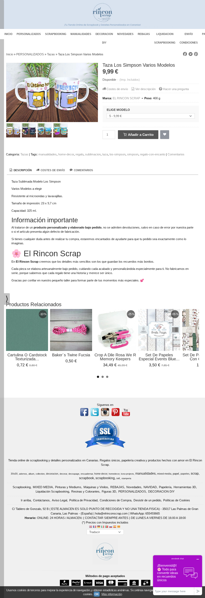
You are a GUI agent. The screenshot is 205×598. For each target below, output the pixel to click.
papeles (185, 473)
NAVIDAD (150, 487)
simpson (132, 154)
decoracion (52, 473)
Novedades (133, 487)
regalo (79, 154)
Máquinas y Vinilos (95, 487)
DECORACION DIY (104, 35)
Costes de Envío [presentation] (52, 170)
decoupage (73, 474)
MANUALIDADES (80, 34)
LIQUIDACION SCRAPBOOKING (164, 35)
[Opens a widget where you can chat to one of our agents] (178, 575)
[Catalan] (119, 527)
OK (96, 594)
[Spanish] (114, 527)
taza (105, 154)
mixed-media (164, 473)
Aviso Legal (59, 500)
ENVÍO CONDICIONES (189, 35)
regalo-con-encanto (152, 154)
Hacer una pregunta (176, 89)
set (118, 478)
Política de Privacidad (83, 500)
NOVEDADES (125, 34)
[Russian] (110, 527)
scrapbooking (105, 478)
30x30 (14, 473)
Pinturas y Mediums (68, 487)
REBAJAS (144, 34)
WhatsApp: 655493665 (145, 513)
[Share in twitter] (190, 54)
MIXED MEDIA (43, 487)
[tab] (20, 170)
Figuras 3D (109, 491)
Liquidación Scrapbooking (52, 491)
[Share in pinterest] (196, 54)
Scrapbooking (22, 487)
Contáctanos (41, 500)
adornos (23, 474)
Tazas (24, 154)
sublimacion (93, 154)
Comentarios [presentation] (83, 170)
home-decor (66, 154)
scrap (195, 473)
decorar (63, 474)
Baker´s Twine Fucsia (71, 355)
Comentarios (176, 154)
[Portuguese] (106, 527)
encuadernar (87, 474)
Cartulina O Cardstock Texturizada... (27, 357)
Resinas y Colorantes (85, 491)
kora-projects (127, 474)
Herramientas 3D (185, 487)
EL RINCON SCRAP (126, 98)
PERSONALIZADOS (29, 34)
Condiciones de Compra (115, 500)
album (31, 474)
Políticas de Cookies (176, 500)
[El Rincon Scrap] (102, 14)
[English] (90, 527)
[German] (98, 527)
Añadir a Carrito (140, 135)
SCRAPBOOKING (55, 34)
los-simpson (118, 154)
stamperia (126, 478)
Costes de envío (117, 89)
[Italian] (102, 527)
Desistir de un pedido (147, 500)
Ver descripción (145, 89)
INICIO (8, 34)
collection (40, 474)
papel (176, 473)
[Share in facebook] (185, 54)
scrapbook (86, 478)
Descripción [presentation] (22, 170)
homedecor (114, 474)
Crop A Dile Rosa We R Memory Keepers (115, 357)
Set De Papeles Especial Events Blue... (159, 357)
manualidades (47, 154)
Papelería (165, 487)
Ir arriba (26, 500)
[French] (94, 527)
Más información (111, 594)
